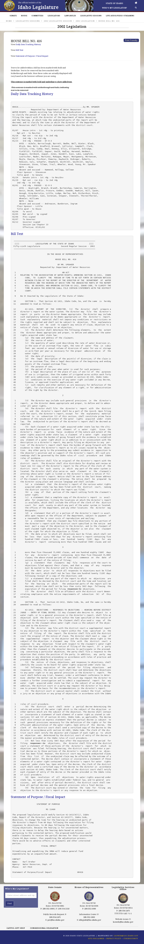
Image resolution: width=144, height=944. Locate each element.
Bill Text (19, 50)
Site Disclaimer (96, 938)
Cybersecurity (130, 938)
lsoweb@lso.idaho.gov (123, 922)
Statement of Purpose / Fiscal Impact (32, 56)
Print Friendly (131, 40)
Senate (13, 16)
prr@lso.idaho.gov (56, 920)
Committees (37, 16)
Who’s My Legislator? (114, 7)
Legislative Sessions (91, 16)
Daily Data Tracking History (28, 44)
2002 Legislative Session (58, 21)
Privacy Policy (113, 938)
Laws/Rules (70, 16)
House (24, 16)
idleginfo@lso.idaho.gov (90, 920)
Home (9, 21)
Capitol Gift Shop (16, 928)
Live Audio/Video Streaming (120, 16)
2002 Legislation (85, 21)
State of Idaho (114, 3)
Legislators (54, 16)
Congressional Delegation (44, 928)
